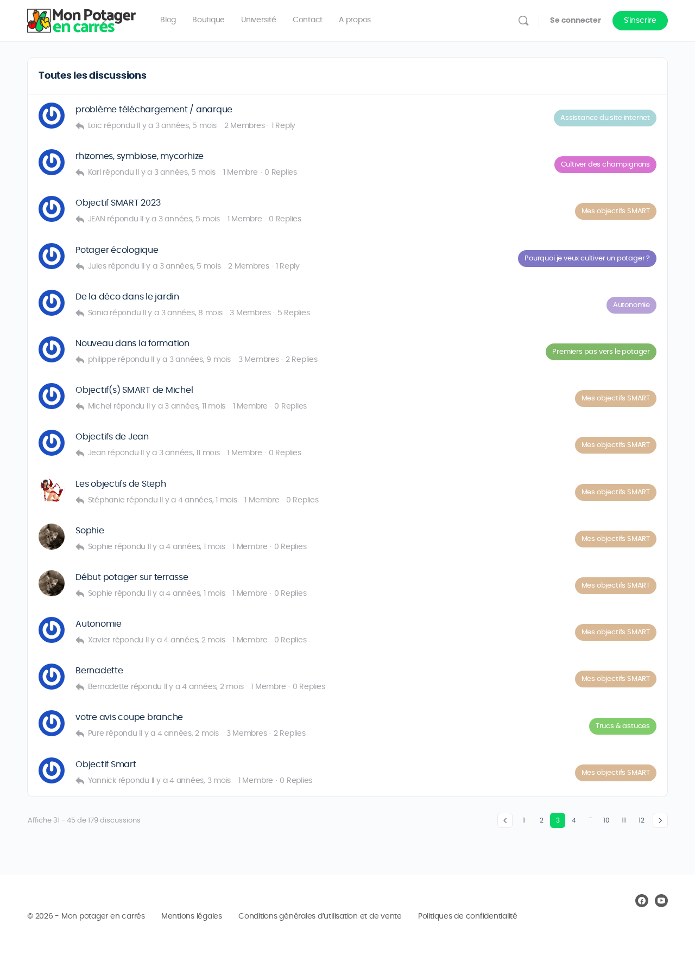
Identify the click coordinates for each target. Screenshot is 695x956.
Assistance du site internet (605, 118)
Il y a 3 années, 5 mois (176, 126)
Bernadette (99, 670)
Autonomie (631, 305)
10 (606, 820)
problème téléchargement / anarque (153, 109)
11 (624, 820)
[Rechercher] (523, 20)
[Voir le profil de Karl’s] (52, 162)
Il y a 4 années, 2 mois (185, 640)
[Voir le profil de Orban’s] (52, 256)
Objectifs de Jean (112, 436)
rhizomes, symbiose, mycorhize (139, 156)
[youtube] (661, 900)
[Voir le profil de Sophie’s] (52, 537)
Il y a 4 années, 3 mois (191, 781)
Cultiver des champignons (605, 164)
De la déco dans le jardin (127, 296)
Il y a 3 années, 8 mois (182, 313)
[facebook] (641, 900)
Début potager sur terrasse (131, 577)
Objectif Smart (105, 764)
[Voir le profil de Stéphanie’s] (52, 490)
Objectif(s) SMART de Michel (134, 390)
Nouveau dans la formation (132, 343)
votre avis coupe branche (129, 717)
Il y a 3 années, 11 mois (186, 406)
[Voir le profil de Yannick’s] (52, 770)
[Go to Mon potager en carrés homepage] (81, 18)
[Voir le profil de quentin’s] (52, 116)
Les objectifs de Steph (120, 484)
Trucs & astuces (623, 726)
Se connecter (575, 20)
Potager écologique (117, 250)
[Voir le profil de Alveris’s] (52, 303)
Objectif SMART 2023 (117, 203)
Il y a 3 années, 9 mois (190, 360)
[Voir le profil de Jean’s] (52, 443)
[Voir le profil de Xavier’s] (52, 630)
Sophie (89, 530)
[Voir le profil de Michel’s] (52, 396)
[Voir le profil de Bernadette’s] (52, 677)
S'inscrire (640, 20)
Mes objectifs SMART (616, 211)
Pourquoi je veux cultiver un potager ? (587, 258)
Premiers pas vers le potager (601, 351)
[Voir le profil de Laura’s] (52, 723)
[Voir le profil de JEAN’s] (52, 209)
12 (642, 820)
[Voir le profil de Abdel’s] (52, 349)
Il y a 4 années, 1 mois (198, 500)
